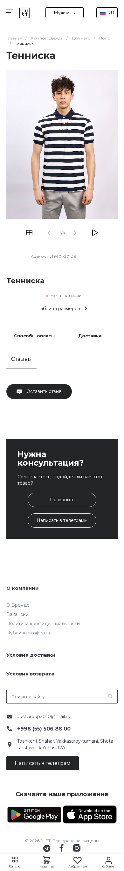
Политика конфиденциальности (43, 623)
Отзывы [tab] (21, 359)
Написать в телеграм (43, 763)
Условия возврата (30, 674)
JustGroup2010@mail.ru (43, 716)
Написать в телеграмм (62, 520)
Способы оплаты (34, 336)
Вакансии (17, 614)
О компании (22, 588)
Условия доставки (31, 655)
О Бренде (18, 605)
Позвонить (62, 500)
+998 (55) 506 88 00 (44, 729)
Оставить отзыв (43, 391)
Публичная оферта (28, 633)
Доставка (90, 336)
